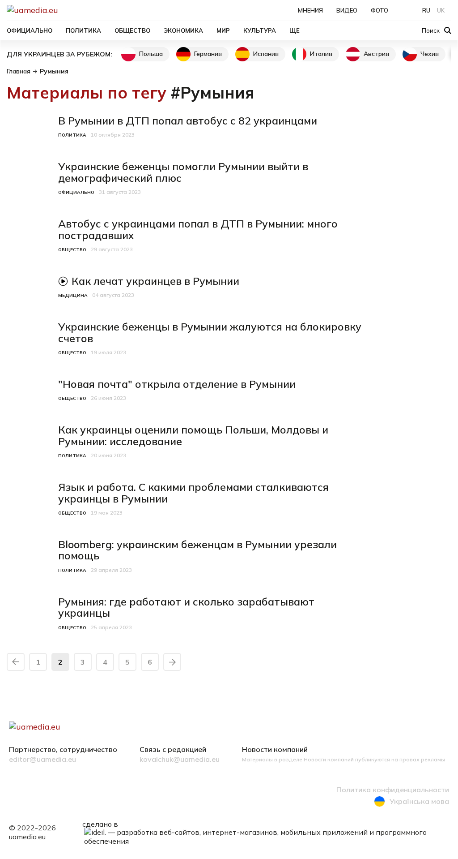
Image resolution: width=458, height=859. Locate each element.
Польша (151, 54)
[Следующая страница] (172, 662)
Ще (294, 30)
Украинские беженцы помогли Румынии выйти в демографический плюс (183, 172)
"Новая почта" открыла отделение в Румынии (177, 384)
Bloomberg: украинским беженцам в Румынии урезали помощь (197, 550)
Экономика (183, 30)
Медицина (73, 295)
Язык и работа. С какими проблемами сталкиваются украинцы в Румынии (193, 493)
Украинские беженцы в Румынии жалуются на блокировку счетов (209, 332)
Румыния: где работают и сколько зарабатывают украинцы (186, 607)
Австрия (376, 54)
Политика (83, 30)
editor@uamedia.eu (42, 760)
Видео (346, 10)
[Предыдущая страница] (16, 662)
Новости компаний (275, 750)
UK (441, 10)
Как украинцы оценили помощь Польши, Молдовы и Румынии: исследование (193, 435)
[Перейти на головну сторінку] (63, 10)
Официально (29, 30)
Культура (259, 30)
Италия (321, 54)
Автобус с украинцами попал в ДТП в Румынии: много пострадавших (198, 229)
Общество (132, 30)
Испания (266, 54)
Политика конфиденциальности (392, 790)
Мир (223, 30)
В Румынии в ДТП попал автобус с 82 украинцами (187, 120)
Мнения (310, 10)
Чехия (429, 54)
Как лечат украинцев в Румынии (155, 281)
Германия (208, 54)
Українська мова (419, 801)
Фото (379, 10)
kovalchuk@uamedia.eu (180, 760)
